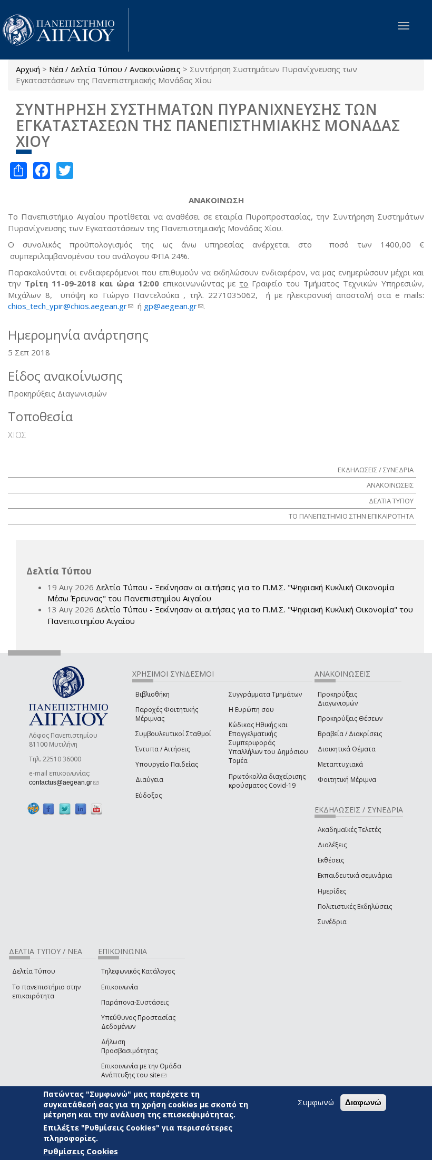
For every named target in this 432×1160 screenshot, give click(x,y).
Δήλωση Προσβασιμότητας (129, 1046)
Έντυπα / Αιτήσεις (162, 749)
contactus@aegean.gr (64, 782)
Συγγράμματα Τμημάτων (265, 694)
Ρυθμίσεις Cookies (80, 1151)
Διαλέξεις (332, 844)
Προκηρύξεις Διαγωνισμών (338, 699)
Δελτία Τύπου (33, 971)
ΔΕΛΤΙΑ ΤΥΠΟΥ (391, 500)
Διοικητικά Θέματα (347, 749)
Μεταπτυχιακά (340, 764)
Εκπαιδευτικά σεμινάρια (355, 875)
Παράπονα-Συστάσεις (135, 1002)
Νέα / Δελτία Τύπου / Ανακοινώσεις (115, 69)
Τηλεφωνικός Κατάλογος (138, 971)
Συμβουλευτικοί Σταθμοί (173, 733)
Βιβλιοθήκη (152, 694)
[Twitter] (65, 809)
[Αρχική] (64, 30)
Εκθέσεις (331, 860)
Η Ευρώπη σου (251, 709)
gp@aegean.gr (173, 306)
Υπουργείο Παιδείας (166, 764)
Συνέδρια (332, 921)
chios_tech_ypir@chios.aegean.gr (70, 306)
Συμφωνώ (316, 1102)
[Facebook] (48, 809)
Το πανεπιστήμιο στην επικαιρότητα (46, 991)
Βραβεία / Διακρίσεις (350, 733)
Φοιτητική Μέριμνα (347, 779)
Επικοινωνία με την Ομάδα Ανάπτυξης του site (141, 1070)
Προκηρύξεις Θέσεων (350, 718)
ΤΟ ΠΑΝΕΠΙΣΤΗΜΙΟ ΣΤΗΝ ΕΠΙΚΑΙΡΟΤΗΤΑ (351, 516)
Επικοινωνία (119, 987)
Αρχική (28, 69)
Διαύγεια (149, 779)
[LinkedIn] (80, 809)
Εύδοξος (148, 795)
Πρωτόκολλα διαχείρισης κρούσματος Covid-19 (267, 781)
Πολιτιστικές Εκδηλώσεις (355, 906)
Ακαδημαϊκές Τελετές (349, 829)
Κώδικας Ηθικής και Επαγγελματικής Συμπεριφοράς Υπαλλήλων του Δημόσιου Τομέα (268, 743)
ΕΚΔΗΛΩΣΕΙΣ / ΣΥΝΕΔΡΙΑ (376, 469)
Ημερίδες (332, 891)
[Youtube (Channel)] (96, 809)
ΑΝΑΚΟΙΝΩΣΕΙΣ (390, 485)
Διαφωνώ (363, 1102)
